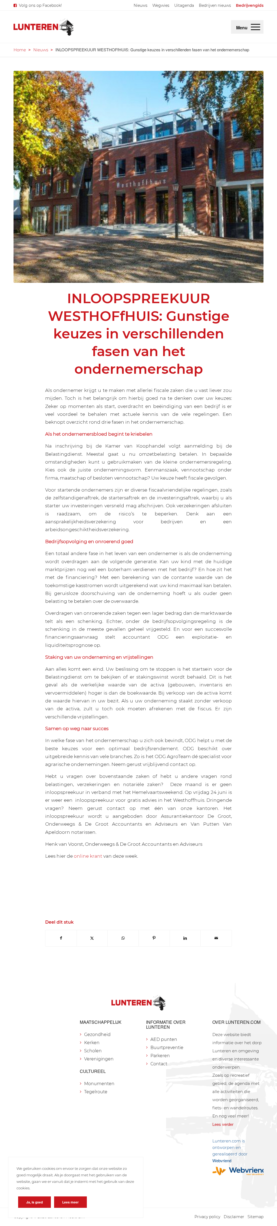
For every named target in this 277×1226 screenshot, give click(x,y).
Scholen (93, 1050)
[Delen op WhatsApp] (123, 938)
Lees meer (70, 1202)
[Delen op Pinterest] (154, 938)
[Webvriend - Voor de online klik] (237, 1171)
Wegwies (160, 5)
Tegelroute (95, 1091)
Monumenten (99, 1083)
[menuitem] (140, 5)
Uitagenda (184, 5)
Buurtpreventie (166, 1047)
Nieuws (140, 5)
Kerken (92, 1042)
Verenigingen (99, 1059)
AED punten (163, 1039)
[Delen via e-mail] (216, 938)
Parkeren (160, 1055)
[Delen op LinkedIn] (185, 938)
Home (20, 49)
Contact (158, 1063)
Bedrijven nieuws (215, 5)
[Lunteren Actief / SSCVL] (138, 177)
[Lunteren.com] (44, 27)
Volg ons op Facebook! (40, 5)
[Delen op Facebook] (61, 938)
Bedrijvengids (249, 5)
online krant (88, 856)
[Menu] (255, 27)
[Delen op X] (92, 938)
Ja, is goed (34, 1202)
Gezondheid (97, 1034)
